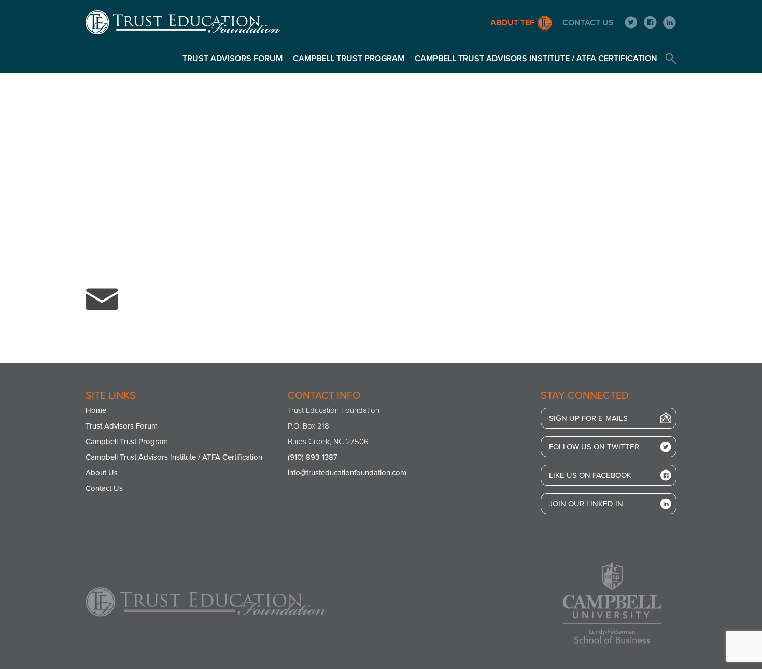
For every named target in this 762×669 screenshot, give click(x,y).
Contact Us (588, 23)
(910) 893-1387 (312, 457)
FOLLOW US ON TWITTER (594, 446)
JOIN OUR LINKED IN (586, 503)
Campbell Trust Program (348, 58)
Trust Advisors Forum (232, 58)
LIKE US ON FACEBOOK (590, 475)
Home (96, 410)
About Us (102, 472)
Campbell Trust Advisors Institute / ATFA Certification (536, 58)
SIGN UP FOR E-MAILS (588, 418)
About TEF (512, 23)
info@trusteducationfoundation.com (347, 472)
